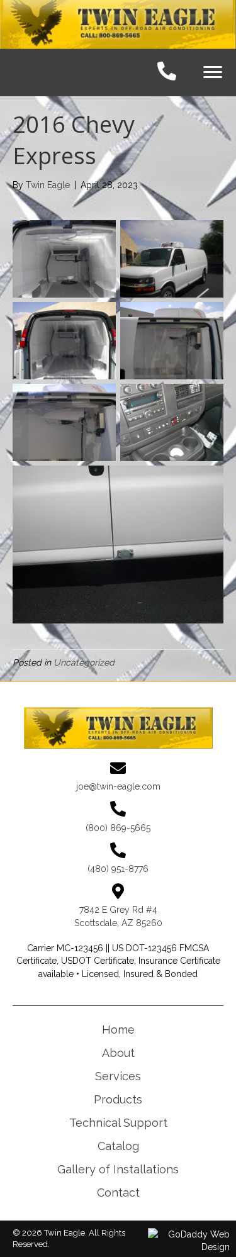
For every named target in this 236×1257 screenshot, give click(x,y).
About (118, 1052)
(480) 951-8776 (118, 869)
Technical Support (118, 1122)
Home (118, 1029)
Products (118, 1099)
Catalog (118, 1146)
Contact (118, 1192)
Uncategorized (84, 662)
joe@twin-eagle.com (118, 786)
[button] (212, 72)
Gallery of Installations (118, 1169)
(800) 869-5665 (118, 828)
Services (118, 1076)
